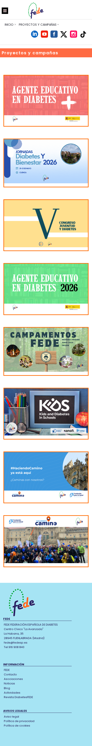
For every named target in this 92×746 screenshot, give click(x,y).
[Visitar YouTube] (44, 36)
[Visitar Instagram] (73, 36)
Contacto (10, 674)
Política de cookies (17, 725)
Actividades (12, 692)
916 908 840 (16, 647)
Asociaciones (13, 679)
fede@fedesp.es (15, 642)
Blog (7, 688)
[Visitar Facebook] (54, 36)
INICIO (9, 24)
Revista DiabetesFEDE (18, 697)
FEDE (7, 670)
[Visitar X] (63, 34)
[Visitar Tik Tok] (83, 34)
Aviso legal (11, 716)
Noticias (9, 683)
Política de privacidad (19, 721)
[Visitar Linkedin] (34, 36)
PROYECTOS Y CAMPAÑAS (37, 24)
